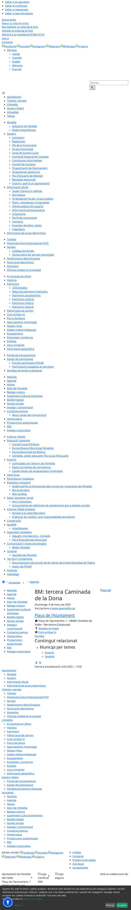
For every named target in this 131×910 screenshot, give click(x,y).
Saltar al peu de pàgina (19, 13)
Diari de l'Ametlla (17, 602)
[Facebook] (9, 46)
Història (12, 727)
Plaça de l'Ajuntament (55, 615)
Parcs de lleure (16, 743)
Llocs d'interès (15, 769)
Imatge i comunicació (20, 827)
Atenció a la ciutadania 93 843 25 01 (23, 34)
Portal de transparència (21, 781)
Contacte (7, 42)
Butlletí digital (15, 617)
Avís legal (78, 864)
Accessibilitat (80, 867)
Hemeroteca (14, 636)
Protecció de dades (84, 860)
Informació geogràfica (20, 773)
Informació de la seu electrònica (26, 685)
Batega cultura (16, 605)
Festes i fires (14, 750)
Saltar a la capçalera (17, 2)
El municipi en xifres (19, 724)
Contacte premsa (17, 632)
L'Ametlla (7, 720)
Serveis (11, 701)
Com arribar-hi (47, 632)
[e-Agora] (82, 46)
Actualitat (15, 582)
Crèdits (77, 852)
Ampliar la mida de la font (17, 30)
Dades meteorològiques (21, 754)
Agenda (34, 582)
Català (16, 54)
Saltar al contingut (16, 5)
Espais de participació (20, 785)
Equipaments (15, 758)
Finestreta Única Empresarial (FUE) (28, 697)
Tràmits (11, 693)
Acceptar (122, 905)
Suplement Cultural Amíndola (24, 815)
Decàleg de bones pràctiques (24, 789)
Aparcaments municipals (22, 747)
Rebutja (110, 905)
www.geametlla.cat (63, 608)
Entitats (11, 766)
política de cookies (32, 898)
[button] (7, 902)
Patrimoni (13, 731)
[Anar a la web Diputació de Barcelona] (114, 880)
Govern (11, 678)
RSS (9, 647)
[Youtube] (23, 46)
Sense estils (9, 19)
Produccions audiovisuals (22, 838)
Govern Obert (10, 777)
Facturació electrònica (20, 708)
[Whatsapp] (68, 46)
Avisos (11, 598)
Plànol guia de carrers (20, 735)
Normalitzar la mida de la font (20, 27)
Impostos (13, 712)
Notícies (12, 590)
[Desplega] (23, 583)
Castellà (17, 58)
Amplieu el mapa (49, 628)
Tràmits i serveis (11, 689)
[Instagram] (38, 46)
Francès (17, 69)
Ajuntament (9, 670)
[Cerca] (92, 87)
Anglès (16, 61)
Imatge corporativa (18, 651)
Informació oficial (17, 682)
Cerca (5, 38)
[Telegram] (53, 46)
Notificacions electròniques (23, 705)
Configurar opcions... (13, 905)
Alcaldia (11, 674)
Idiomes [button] (12, 50)
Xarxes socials (15, 621)
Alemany (17, 65)
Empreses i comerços (20, 762)
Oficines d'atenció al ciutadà (24, 716)
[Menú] (3, 93)
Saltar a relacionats (16, 9)
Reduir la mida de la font (15, 23)
